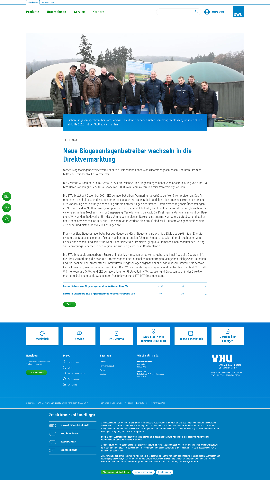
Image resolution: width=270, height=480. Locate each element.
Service (79, 12)
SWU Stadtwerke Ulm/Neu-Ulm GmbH (153, 339)
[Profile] (208, 12)
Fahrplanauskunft (107, 366)
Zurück (70, 304)
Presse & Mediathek (190, 339)
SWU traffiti (141, 371)
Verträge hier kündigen (228, 339)
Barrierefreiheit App (157, 403)
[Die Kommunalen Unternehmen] (226, 362)
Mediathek (42, 339)
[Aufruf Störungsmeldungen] (6, 218)
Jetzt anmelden (36, 372)
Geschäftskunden (47, 2)
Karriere (98, 12)
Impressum (129, 403)
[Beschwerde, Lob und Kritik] (6, 207)
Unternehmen (56, 12)
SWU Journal (116, 339)
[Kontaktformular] (6, 196)
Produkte (32, 12)
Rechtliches (104, 403)
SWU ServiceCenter (144, 362)
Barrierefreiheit (142, 403)
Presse (102, 370)
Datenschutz (117, 403)
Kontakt (103, 362)
